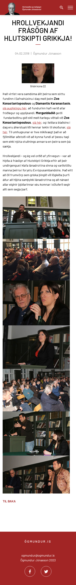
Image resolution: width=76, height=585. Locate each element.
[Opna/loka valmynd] (70, 7)
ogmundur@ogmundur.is (38, 555)
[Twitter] (46, 571)
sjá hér (37, 122)
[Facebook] (30, 571)
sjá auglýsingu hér (14, 108)
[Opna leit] (61, 7)
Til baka (9, 501)
